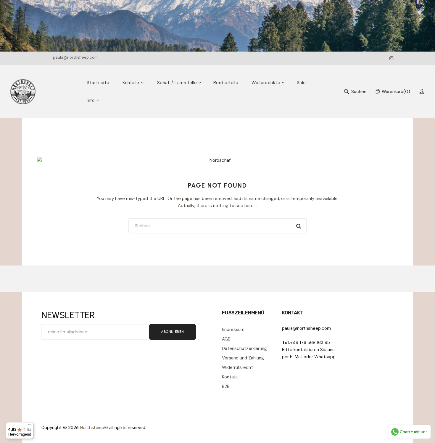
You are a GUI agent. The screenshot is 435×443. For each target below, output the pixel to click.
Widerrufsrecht (237, 367)
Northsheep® (94, 427)
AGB (226, 339)
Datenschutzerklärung (244, 348)
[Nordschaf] (23, 91)
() (396, 92)
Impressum (233, 329)
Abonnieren (172, 332)
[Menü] (29, 425)
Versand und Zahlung (243, 358)
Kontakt (230, 377)
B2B (226, 386)
